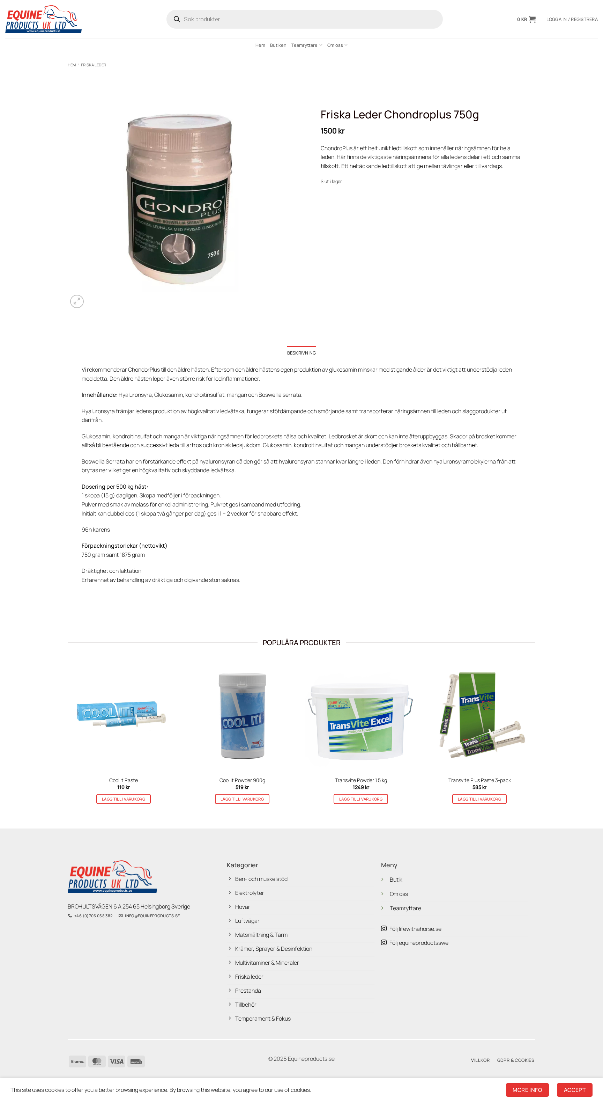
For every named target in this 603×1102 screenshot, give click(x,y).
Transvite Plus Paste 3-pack (479, 780)
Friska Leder (93, 64)
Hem (260, 45)
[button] (526, 19)
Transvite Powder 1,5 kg (361, 780)
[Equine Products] (43, 19)
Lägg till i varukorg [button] (123, 799)
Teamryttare (304, 45)
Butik (396, 879)
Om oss (335, 45)
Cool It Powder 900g (242, 780)
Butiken (278, 45)
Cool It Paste (123, 780)
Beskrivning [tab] (301, 353)
